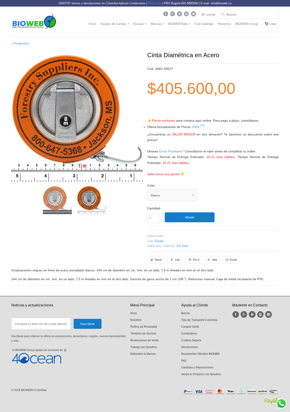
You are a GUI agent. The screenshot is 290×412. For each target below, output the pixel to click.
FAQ (183, 360)
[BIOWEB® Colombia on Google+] (173, 15)
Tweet (158, 259)
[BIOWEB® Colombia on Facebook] (166, 15)
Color (151, 185)
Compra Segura (191, 340)
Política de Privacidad (143, 326)
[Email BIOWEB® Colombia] (194, 15)
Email (233, 259)
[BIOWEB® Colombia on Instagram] (187, 15)
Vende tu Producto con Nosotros (201, 374)
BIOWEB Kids (179, 24)
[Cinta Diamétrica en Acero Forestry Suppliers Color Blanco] (77, 116)
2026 (198, 127)
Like (177, 259)
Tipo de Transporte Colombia (199, 320)
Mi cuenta (208, 14)
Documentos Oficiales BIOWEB (200, 353)
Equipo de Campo (115, 24)
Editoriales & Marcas (143, 353)
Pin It (196, 259)
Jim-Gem (182, 246)
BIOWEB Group (246, 24)
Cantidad (153, 208)
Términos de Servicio (143, 333)
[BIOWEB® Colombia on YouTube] (180, 15)
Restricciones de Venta (144, 340)
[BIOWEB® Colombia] (34, 22)
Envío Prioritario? (171, 151)
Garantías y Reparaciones (197, 367)
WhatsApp (155, 3)
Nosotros (224, 24)
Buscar (185, 313)
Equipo (159, 241)
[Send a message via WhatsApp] (281, 403)
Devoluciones (189, 347)
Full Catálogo (203, 24)
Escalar (139, 24)
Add (214, 259)
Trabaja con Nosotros (143, 347)
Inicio (92, 24)
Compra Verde (190, 326)
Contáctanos (189, 333)
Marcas (157, 24)
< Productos (20, 43)
